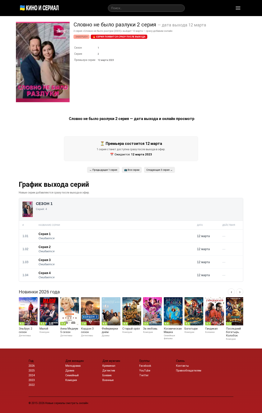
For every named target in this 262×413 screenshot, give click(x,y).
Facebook (145, 365)
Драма (69, 370)
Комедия (71, 380)
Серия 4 (45, 273)
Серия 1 (45, 234)
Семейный (72, 375)
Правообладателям (188, 370)
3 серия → (159, 169)
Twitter (144, 375)
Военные (108, 380)
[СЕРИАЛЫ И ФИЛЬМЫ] (39, 8)
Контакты (182, 365)
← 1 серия (103, 169)
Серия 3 (45, 260)
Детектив (108, 370)
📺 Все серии (131, 169)
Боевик (107, 375)
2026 (32, 365)
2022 (32, 384)
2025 (32, 370)
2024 (32, 375)
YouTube (144, 370)
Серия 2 (45, 247)
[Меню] (238, 8)
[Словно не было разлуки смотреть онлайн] (43, 101)
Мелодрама (73, 365)
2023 (32, 380)
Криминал (108, 365)
